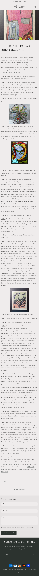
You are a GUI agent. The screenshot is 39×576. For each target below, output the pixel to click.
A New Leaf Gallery (12, 569)
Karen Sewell (23, 469)
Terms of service (25, 572)
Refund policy (32, 569)
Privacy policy (15, 572)
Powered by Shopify (22, 569)
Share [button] (5, 481)
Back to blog (20, 489)
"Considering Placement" (9, 464)
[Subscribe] (33, 554)
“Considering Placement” (9, 72)
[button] (4, 7)
